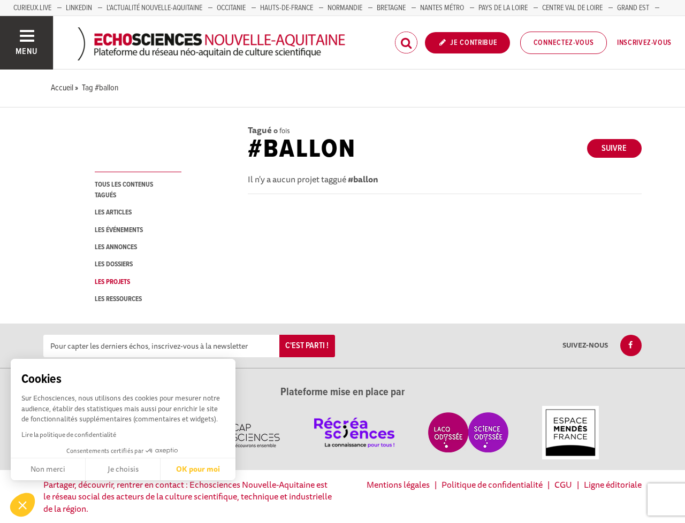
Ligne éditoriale (613, 484)
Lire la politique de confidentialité (68, 434)
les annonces (116, 247)
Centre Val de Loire (572, 8)
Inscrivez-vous (644, 43)
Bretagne (391, 8)
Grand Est (633, 8)
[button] (22, 505)
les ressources (118, 299)
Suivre (614, 148)
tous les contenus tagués (124, 189)
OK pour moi (198, 469)
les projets (112, 282)
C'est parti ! (307, 345)
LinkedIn (79, 8)
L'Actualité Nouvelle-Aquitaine (154, 8)
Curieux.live (32, 8)
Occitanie (231, 8)
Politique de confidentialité (492, 484)
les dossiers (114, 264)
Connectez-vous (564, 43)
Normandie (345, 8)
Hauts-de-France (286, 8)
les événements (119, 230)
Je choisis (123, 469)
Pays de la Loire (503, 8)
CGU (563, 484)
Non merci (48, 469)
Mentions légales (398, 484)
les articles (113, 212)
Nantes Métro (442, 8)
